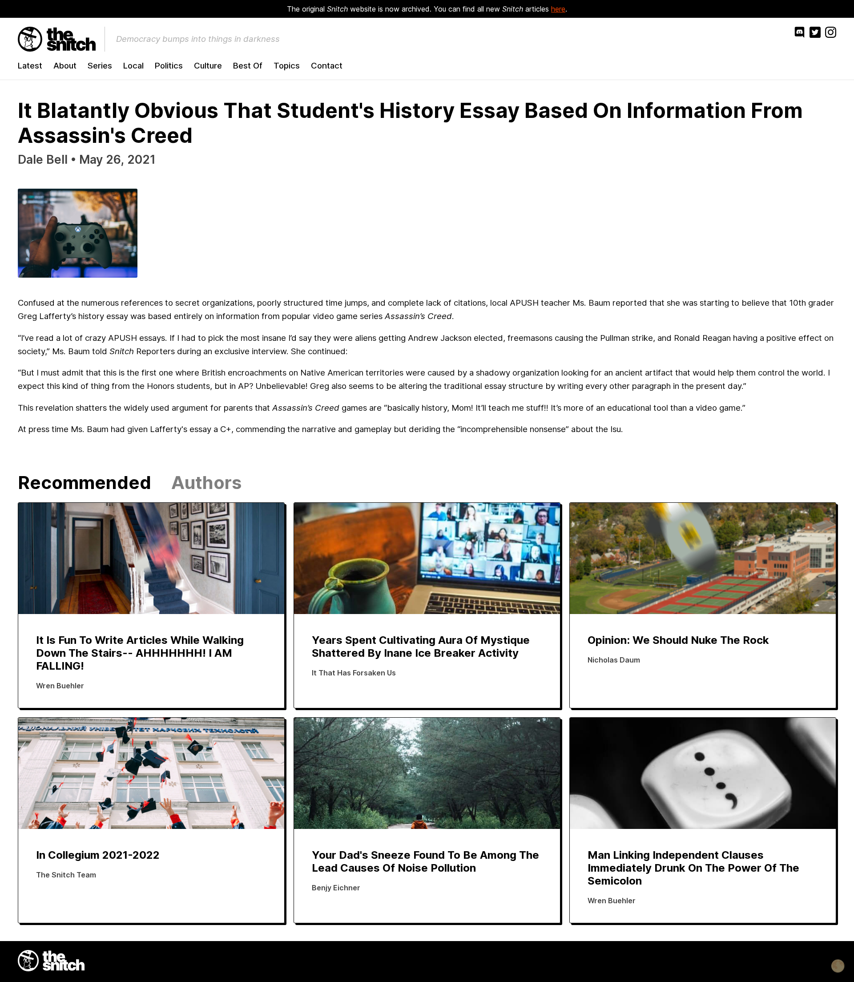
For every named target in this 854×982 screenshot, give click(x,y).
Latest (30, 66)
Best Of (247, 66)
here (558, 8)
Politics (169, 66)
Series (100, 66)
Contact (326, 66)
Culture (208, 66)
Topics (287, 66)
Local (133, 66)
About (65, 66)
